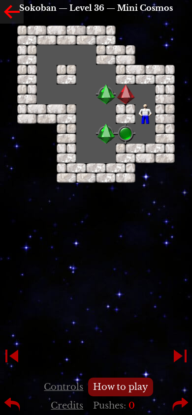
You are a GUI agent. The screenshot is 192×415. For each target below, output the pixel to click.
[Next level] (180, 356)
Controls (63, 387)
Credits (67, 405)
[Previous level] (12, 356)
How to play (120, 387)
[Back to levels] (12, 12)
